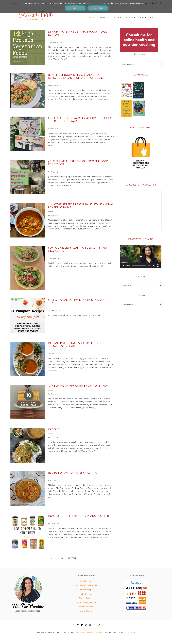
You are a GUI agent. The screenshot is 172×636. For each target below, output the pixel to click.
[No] (169, 6)
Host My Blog (129, 632)
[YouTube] (90, 625)
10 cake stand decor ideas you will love (78, 386)
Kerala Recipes (86, 611)
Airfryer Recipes (86, 598)
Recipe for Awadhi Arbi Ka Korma (72, 472)
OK (75, 8)
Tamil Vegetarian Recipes (86, 586)
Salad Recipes (86, 581)
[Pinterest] (86, 625)
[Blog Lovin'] (73, 625)
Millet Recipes (86, 594)
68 (62, 558)
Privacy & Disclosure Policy (92, 632)
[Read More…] (60, 59)
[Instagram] (94, 625)
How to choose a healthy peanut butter (78, 515)
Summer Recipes (86, 590)
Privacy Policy (98, 8)
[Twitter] (81, 625)
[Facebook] (77, 625)
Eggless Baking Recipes (86, 602)
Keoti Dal (55, 429)
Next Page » (72, 558)
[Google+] (98, 625)
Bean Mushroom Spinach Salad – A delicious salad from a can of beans (76, 76)
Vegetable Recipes (86, 607)
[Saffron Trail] (36, 14)
